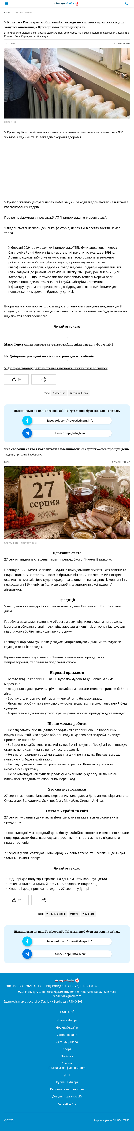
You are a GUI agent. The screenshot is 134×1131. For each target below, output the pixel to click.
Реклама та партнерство (67, 1089)
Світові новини (67, 1035)
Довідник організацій (67, 1096)
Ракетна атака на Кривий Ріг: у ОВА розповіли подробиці (53, 884)
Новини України (67, 1027)
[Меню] (6, 3)
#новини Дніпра (79, 393)
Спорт (67, 1049)
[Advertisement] (64, 169)
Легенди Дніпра (67, 1042)
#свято (74, 913)
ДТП (67, 1075)
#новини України (56, 913)
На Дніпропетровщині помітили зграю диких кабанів (49, 356)
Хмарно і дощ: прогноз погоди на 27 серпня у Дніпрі (49, 888)
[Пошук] (127, 3)
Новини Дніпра (67, 1020)
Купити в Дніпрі (67, 1082)
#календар (89, 913)
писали (25, 306)
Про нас (67, 1063)
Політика (67, 1056)
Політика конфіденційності (67, 1068)
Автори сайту (67, 1103)
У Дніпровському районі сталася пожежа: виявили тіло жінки (55, 368)
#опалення (59, 393)
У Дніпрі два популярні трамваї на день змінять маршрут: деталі (58, 879)
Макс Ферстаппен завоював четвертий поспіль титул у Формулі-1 (58, 344)
